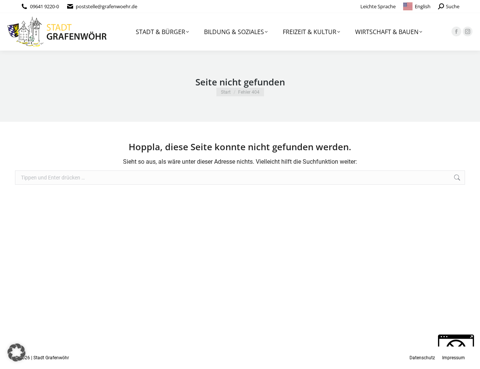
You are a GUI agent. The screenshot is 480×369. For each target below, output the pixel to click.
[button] (16, 352)
